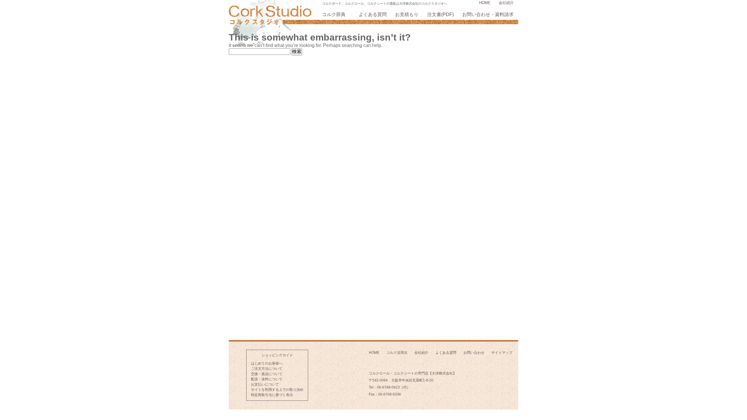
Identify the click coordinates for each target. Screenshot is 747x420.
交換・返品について (266, 374)
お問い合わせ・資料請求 (488, 14)
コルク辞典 (333, 14)
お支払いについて (265, 384)
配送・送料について (266, 379)
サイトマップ (501, 353)
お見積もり (406, 14)
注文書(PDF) (440, 14)
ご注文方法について (266, 369)
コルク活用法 (396, 353)
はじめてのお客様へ (266, 363)
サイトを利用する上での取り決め (277, 390)
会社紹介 (506, 3)
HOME (485, 3)
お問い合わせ (473, 353)
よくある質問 (373, 14)
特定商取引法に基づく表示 (272, 395)
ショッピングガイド (277, 355)
